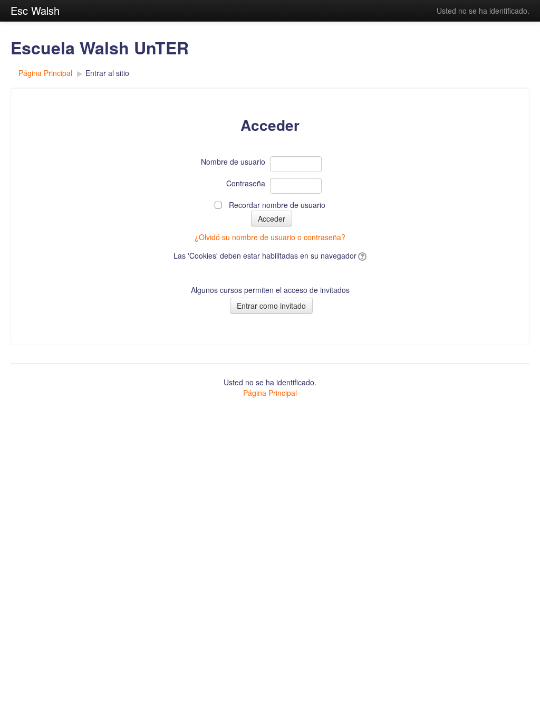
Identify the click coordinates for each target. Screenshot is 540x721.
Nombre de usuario (233, 161)
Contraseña (245, 183)
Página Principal (45, 73)
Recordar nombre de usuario (277, 205)
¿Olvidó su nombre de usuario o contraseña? (270, 237)
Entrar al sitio (107, 73)
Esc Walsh (35, 10)
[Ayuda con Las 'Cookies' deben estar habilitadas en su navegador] (361, 255)
